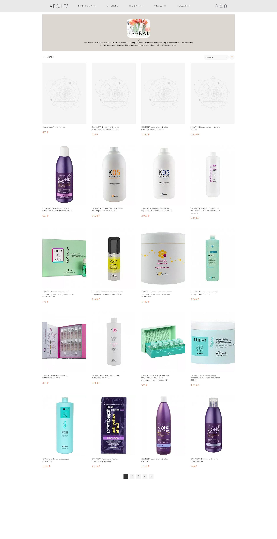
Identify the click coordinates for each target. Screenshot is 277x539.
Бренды (113, 6)
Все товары (87, 6)
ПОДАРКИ (184, 6)
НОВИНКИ (136, 6)
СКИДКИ (160, 6)
